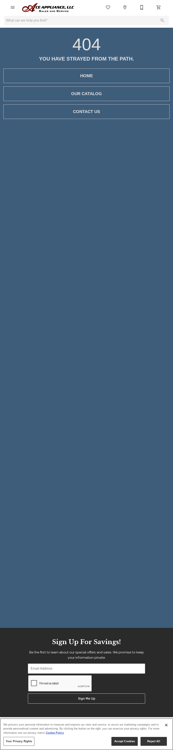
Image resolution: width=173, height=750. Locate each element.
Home (86, 75)
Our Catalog (86, 93)
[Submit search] (162, 20)
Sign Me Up (86, 698)
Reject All (153, 741)
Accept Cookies (124, 741)
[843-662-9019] (142, 7)
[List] (108, 7)
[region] (86, 734)
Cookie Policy (55, 732)
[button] (13, 7)
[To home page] (48, 7)
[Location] (125, 7)
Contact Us (86, 111)
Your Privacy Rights (19, 741)
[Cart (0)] (159, 7)
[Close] (166, 725)
